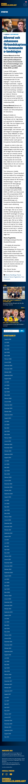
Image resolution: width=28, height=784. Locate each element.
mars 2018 (7, 671)
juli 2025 (6, 382)
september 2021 (8, 533)
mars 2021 (7, 553)
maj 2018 (6, 664)
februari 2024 (7, 438)
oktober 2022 (7, 490)
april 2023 (7, 470)
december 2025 (8, 365)
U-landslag (6, 34)
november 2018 (8, 645)
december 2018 (8, 641)
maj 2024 (6, 428)
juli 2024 (6, 421)
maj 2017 (6, 704)
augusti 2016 (7, 733)
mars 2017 (7, 710)
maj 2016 (6, 737)
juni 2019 (6, 622)
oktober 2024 (7, 411)
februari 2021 (7, 556)
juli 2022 (6, 500)
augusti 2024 (7, 418)
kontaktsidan (21, 755)
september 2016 (8, 730)
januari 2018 (7, 677)
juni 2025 (6, 385)
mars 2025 (7, 395)
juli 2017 (6, 697)
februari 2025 (7, 398)
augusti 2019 (7, 615)
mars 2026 (7, 355)
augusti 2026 (7, 339)
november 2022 (8, 487)
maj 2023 (6, 467)
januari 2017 (7, 717)
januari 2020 (7, 599)
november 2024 (8, 408)
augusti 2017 (7, 694)
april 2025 (7, 392)
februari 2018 (7, 674)
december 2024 (8, 405)
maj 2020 (6, 585)
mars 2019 (7, 631)
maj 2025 (6, 388)
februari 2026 (7, 359)
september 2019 (8, 612)
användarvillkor (9, 767)
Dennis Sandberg (10, 275)
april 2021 (6, 549)
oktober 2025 (7, 372)
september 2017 (8, 691)
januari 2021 (7, 559)
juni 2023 (6, 464)
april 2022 (7, 510)
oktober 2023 (7, 451)
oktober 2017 (7, 687)
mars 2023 (7, 474)
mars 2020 (7, 592)
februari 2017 (7, 714)
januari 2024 (7, 441)
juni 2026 (6, 345)
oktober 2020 (7, 569)
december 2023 (8, 444)
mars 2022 (7, 513)
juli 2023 (6, 461)
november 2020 (8, 566)
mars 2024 (7, 434)
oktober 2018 (7, 648)
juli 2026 (6, 342)
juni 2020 (6, 582)
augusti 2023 (7, 457)
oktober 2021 (7, 530)
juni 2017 (6, 701)
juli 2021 (6, 539)
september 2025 (8, 375)
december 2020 (8, 562)
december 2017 (8, 681)
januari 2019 (7, 638)
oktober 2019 (7, 608)
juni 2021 (6, 543)
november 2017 (8, 684)
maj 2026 (6, 349)
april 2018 (6, 668)
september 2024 (8, 415)
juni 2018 (6, 661)
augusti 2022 (7, 497)
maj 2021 (6, 546)
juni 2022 (6, 503)
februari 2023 (7, 477)
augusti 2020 (7, 576)
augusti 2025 (7, 378)
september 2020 (8, 572)
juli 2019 (6, 618)
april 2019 (6, 628)
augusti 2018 (7, 654)
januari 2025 (7, 401)
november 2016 (8, 724)
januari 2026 (7, 362)
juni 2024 (6, 424)
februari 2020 (8, 595)
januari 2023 (7, 480)
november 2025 (8, 368)
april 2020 (7, 589)
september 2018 (8, 651)
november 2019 (8, 605)
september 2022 (8, 493)
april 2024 (7, 431)
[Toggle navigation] (25, 5)
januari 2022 (7, 520)
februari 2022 (7, 516)
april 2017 (6, 707)
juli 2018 (6, 658)
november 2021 (8, 526)
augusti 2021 (7, 536)
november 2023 (8, 447)
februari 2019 (7, 635)
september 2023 (8, 454)
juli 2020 (6, 579)
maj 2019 (6, 625)
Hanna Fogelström (15, 277)
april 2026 (7, 352)
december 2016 (8, 720)
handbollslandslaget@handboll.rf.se (12, 764)
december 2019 (8, 602)
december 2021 (8, 523)
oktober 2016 (7, 727)
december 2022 (8, 484)
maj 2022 (6, 507)
